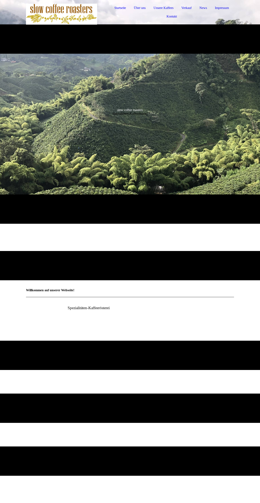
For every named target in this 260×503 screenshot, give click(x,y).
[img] (61, 14)
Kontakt (172, 16)
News (203, 8)
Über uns (140, 8)
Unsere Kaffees (163, 8)
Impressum (222, 8)
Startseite (120, 8)
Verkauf (186, 8)
